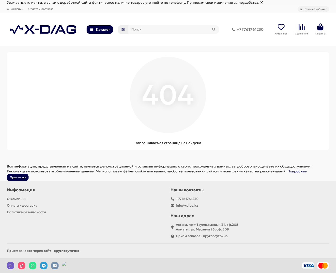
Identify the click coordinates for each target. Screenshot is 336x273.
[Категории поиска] (123, 29)
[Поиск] (214, 29)
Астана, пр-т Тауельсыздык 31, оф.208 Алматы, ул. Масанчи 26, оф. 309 (207, 227)
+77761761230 (250, 29)
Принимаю (18, 177)
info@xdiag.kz (187, 205)
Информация (21, 190)
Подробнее (297, 171)
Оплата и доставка (40, 9)
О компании (15, 9)
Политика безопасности (26, 212)
